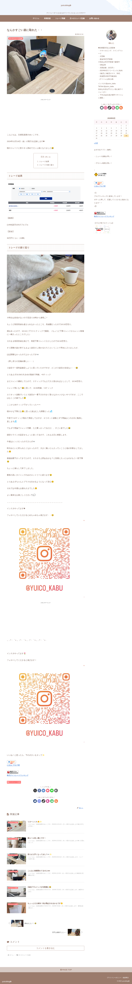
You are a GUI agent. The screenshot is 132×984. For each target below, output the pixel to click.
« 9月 (96, 143)
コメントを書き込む (45, 948)
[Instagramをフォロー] (39, 801)
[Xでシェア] (35, 790)
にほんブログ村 (13, 765)
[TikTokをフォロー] (43, 801)
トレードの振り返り (46, 165)
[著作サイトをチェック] (35, 801)
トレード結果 (44, 161)
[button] (56, 790)
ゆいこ (111, 43)
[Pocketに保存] (48, 790)
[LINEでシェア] (52, 790)
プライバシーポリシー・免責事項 (117, 977)
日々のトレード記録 (14, 782)
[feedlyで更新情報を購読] (52, 801)
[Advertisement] (45, 115)
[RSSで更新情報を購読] (56, 801)
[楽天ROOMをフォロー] (48, 801)
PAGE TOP (67, 970)
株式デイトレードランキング (17, 775)
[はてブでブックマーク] (43, 790)
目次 (42, 157)
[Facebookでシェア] (39, 790)
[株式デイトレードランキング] (12, 772)
